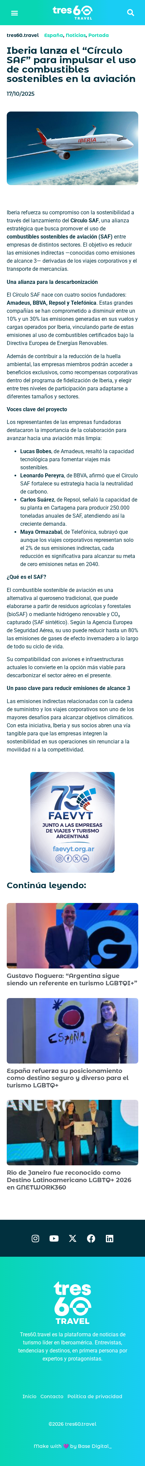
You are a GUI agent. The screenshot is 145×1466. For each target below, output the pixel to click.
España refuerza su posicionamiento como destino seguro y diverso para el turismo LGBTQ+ (67, 1078)
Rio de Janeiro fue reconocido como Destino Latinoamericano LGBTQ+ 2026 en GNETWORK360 (69, 1180)
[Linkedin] (109, 1238)
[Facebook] (91, 1238)
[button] (14, 12)
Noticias (76, 35)
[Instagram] (35, 1238)
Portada (98, 35)
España (53, 35)
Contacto (51, 1396)
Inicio (29, 1396)
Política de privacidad (94, 1396)
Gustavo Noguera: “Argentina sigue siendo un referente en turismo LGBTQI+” (72, 979)
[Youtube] (54, 1238)
